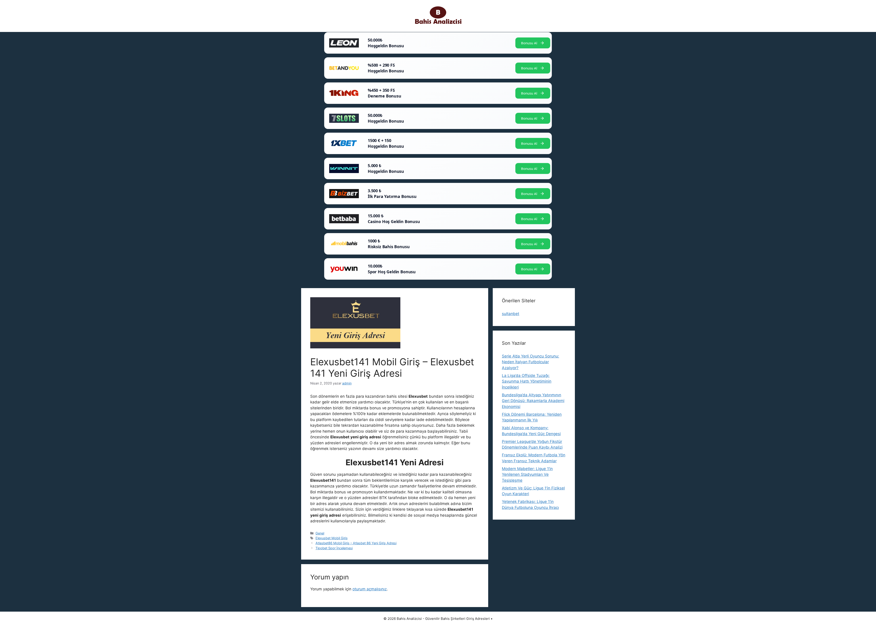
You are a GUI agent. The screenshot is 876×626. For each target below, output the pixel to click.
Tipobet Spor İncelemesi (334, 548)
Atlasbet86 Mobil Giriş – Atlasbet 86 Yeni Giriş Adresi (355, 543)
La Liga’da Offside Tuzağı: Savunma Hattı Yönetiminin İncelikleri (526, 381)
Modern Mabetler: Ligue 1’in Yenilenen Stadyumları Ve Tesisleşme (527, 474)
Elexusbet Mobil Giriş (331, 538)
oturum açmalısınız (369, 589)
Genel (319, 533)
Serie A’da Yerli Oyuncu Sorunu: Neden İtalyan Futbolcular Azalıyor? (530, 362)
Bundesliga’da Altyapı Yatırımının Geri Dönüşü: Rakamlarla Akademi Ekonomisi (533, 401)
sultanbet (510, 313)
